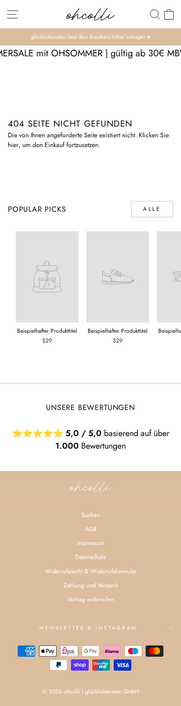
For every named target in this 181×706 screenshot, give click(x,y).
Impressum (90, 542)
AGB (91, 528)
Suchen (90, 515)
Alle (152, 209)
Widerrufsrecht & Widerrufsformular (90, 571)
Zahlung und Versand (90, 585)
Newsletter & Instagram (88, 628)
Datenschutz (90, 556)
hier (13, 144)
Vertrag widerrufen (90, 599)
